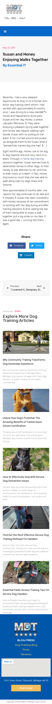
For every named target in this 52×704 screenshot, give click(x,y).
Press (26, 649)
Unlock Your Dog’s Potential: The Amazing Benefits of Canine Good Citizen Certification (22, 421)
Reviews (26, 654)
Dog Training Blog (26, 644)
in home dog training (32, 158)
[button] (5, 31)
